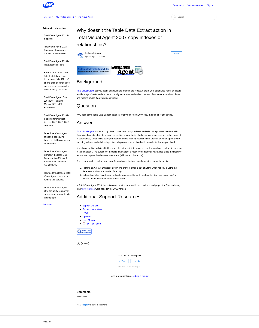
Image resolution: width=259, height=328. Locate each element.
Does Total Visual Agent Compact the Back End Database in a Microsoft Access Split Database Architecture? (55, 158)
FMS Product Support (64, 17)
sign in (86, 305)
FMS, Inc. (47, 17)
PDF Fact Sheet (93, 223)
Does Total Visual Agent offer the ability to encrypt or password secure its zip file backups (57, 192)
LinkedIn (87, 243)
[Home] (48, 7)
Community (178, 5)
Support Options (90, 205)
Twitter (83, 243)
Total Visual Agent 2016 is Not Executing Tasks (56, 63)
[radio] (121, 261)
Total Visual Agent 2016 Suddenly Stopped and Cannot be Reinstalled (55, 50)
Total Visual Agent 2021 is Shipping (56, 37)
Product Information (92, 209)
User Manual (89, 220)
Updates (87, 216)
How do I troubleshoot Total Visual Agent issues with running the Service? (57, 176)
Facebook (78, 243)
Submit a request (195, 5)
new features (88, 189)
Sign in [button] (210, 5)
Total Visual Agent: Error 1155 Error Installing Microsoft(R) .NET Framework (55, 102)
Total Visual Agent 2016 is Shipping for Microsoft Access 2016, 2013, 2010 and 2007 (56, 120)
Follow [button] (176, 54)
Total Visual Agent (85, 17)
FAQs (85, 213)
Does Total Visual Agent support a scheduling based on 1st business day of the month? (57, 138)
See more (47, 204)
